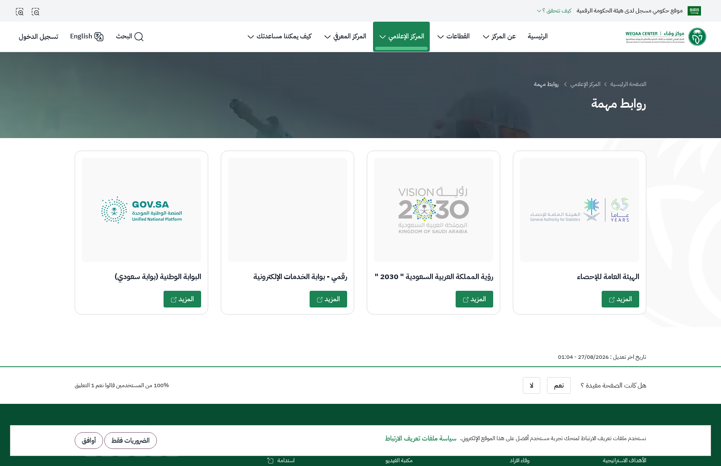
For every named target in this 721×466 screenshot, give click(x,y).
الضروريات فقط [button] (130, 441)
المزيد (623, 299)
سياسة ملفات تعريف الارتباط (420, 438)
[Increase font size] (19, 11)
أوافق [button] (89, 441)
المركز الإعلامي (585, 84)
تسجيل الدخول (38, 37)
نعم (559, 385)
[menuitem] (537, 37)
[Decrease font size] (35, 11)
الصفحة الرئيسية (628, 84)
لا (531, 385)
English (81, 36)
